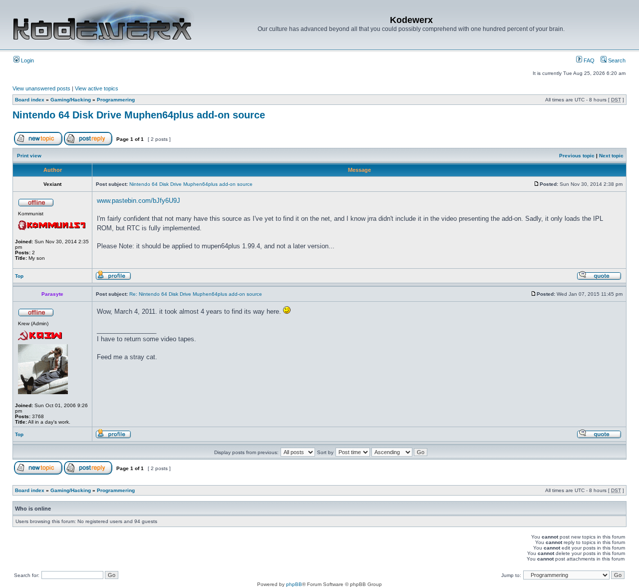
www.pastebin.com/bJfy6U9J (138, 200)
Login (26, 60)
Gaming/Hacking (70, 99)
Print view (29, 155)
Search (616, 60)
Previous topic (577, 155)
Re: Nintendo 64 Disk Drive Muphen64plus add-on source (195, 294)
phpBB (294, 584)
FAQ (588, 60)
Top (19, 276)
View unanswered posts (41, 88)
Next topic (611, 155)
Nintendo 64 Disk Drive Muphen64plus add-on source (138, 114)
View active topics (96, 88)
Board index (29, 99)
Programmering (116, 99)
